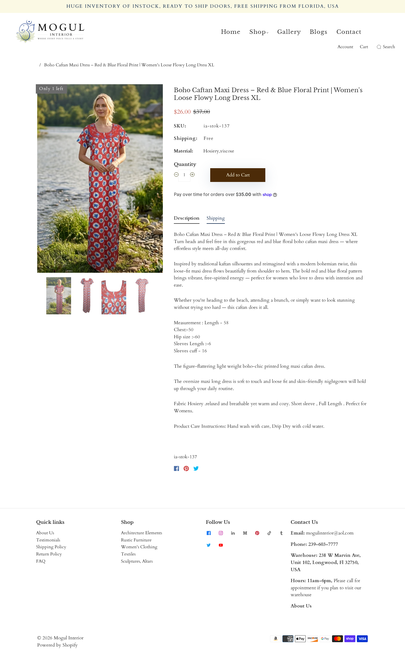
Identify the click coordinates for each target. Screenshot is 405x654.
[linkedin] (233, 533)
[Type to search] (375, 47)
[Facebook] (176, 468)
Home (231, 32)
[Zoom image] (100, 179)
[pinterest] (257, 533)
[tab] (186, 219)
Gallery (289, 32)
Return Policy (49, 554)
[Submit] (378, 47)
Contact (348, 32)
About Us (45, 533)
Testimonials (48, 540)
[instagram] (221, 533)
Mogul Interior (68, 638)
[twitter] (208, 545)
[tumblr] (281, 533)
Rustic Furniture (136, 540)
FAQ (40, 561)
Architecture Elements (141, 533)
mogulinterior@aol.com (329, 533)
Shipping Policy (51, 547)
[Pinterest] (186, 468)
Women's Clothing (139, 547)
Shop (257, 32)
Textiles (128, 554)
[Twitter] (196, 468)
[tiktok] (269, 533)
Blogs (319, 32)
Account (345, 47)
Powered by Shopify (57, 645)
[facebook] (208, 533)
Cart (364, 47)
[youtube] (221, 545)
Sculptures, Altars (137, 561)
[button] (49, 179)
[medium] (245, 533)
